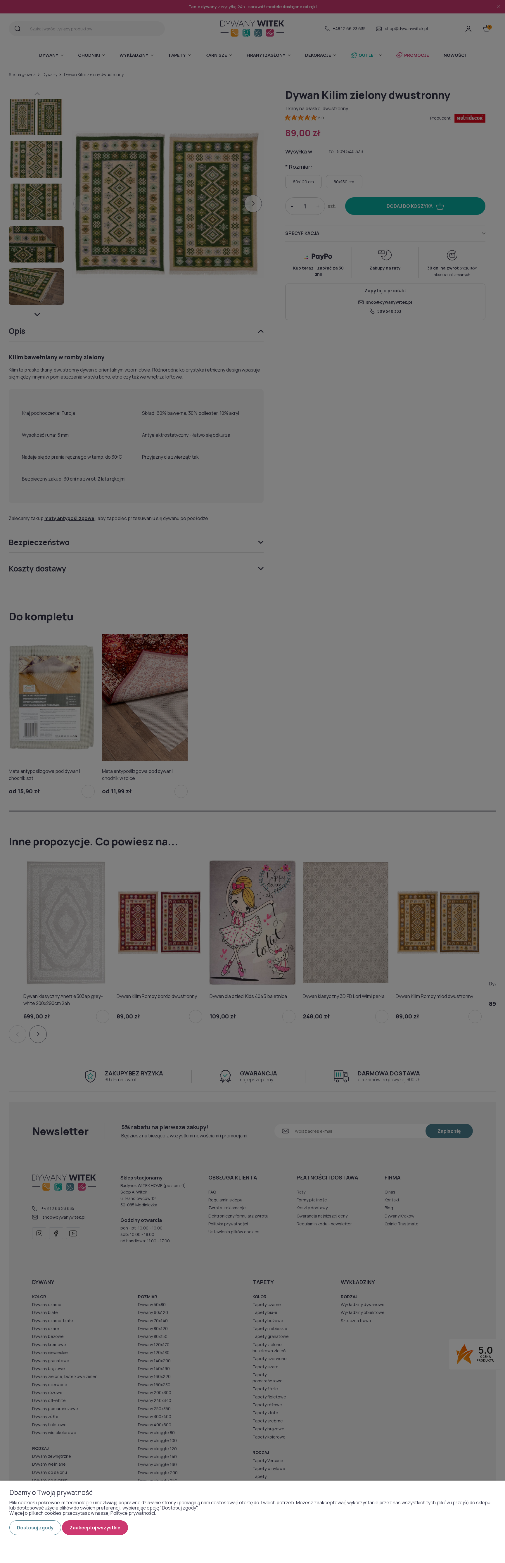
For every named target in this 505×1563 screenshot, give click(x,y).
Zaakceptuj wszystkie (95, 1527)
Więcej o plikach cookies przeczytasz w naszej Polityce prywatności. (82, 1513)
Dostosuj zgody (35, 1527)
